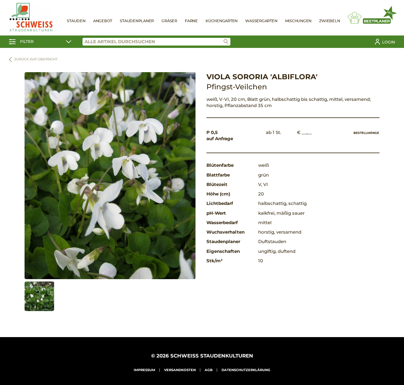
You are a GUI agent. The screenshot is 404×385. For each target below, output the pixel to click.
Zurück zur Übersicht (36, 59)
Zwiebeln (329, 21)
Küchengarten (221, 21)
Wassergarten (261, 21)
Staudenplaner (137, 21)
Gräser (169, 21)
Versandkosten (180, 370)
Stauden (76, 21)
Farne (191, 21)
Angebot (102, 21)
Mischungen (298, 21)
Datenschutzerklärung (246, 370)
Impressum (144, 370)
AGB (209, 370)
